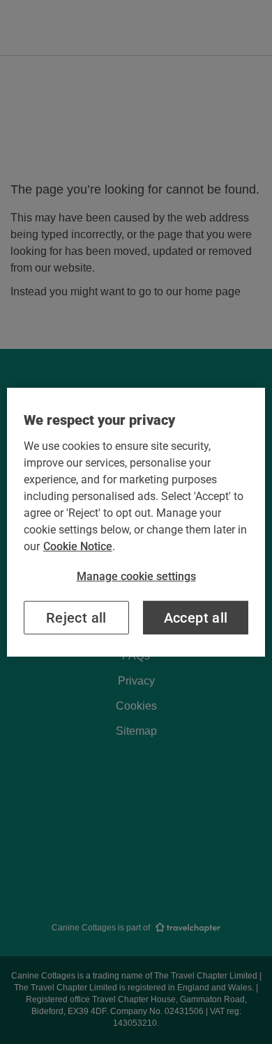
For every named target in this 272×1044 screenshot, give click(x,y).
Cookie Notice (77, 545)
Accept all (196, 617)
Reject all (76, 617)
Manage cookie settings (136, 575)
